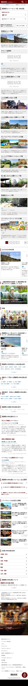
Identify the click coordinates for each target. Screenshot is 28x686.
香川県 (19, 409)
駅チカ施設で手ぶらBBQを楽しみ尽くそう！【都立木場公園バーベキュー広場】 (19, 514)
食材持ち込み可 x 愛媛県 (15, 396)
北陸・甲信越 (4, 560)
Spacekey (10, 678)
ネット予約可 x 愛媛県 (5, 400)
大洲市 (24, 366)
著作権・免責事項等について (7, 653)
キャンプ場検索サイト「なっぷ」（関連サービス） (12, 671)
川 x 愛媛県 (3, 381)
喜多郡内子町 (10, 371)
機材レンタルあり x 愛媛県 (6, 398)
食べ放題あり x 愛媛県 (16, 400)
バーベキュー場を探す (6, 641)
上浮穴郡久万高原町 (19, 371)
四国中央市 (7, 369)
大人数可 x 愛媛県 (17, 398)
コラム (2, 643)
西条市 (15, 366)
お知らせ (2, 527)
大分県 (10, 409)
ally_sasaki (25, 527)
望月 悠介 (25, 508)
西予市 (2, 369)
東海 (2, 564)
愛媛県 (5, 15)
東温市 (6, 366)
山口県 (14, 409)
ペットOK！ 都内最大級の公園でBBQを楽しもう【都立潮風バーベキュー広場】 (19, 505)
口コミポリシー (4, 650)
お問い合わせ (4, 662)
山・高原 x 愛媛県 (17, 381)
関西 (2, 567)
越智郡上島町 (3, 371)
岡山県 (23, 409)
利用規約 (3, 655)
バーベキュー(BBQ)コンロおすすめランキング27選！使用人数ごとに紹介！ (19, 523)
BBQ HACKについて (5, 639)
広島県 (2, 409)
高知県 (6, 409)
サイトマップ (4, 646)
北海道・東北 (4, 554)
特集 (1, 508)
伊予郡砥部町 (18, 369)
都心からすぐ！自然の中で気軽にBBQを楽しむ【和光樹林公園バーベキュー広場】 (19, 541)
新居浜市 (11, 366)
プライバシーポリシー (6, 648)
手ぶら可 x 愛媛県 (4, 396)
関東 (2, 557)
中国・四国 (3, 570)
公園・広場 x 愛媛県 (5, 383)
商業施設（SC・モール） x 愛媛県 (8, 385)
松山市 (2, 366)
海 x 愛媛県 (9, 381)
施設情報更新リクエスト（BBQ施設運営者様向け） (12, 664)
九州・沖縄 (3, 573)
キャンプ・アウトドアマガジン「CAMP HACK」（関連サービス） (13, 668)
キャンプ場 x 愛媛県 (15, 383)
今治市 (19, 366)
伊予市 (12, 369)
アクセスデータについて (6, 657)
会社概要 (3, 660)
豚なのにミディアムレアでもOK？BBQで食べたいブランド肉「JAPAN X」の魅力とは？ (19, 532)
